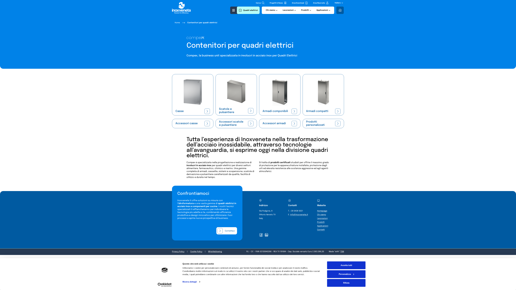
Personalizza (345, 274)
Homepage (322, 211)
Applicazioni (322, 226)
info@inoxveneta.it (299, 215)
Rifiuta (346, 283)
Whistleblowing (215, 252)
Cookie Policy (196, 252)
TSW (342, 252)
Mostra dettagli (189, 282)
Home (177, 23)
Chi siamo (321, 215)
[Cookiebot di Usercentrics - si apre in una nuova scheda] (164, 285)
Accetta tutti (346, 265)
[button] (271, 10)
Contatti (321, 230)
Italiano (338, 3)
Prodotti (321, 222)
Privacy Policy (178, 252)
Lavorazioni (322, 218)
